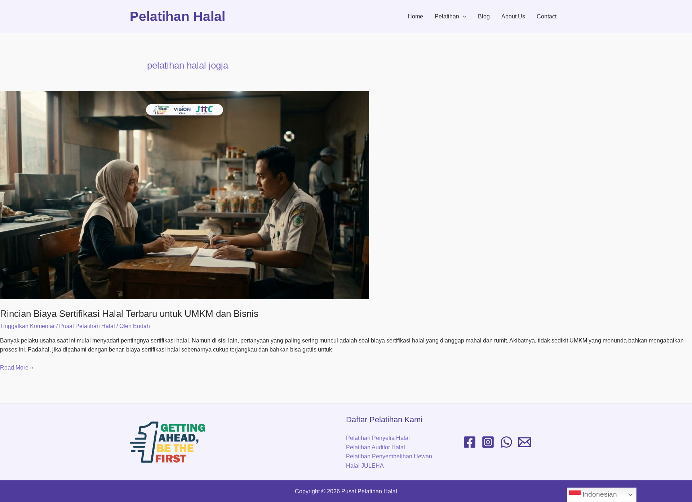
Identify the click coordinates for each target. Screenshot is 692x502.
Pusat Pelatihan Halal (87, 326)
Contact (546, 16)
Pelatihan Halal (177, 16)
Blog (484, 16)
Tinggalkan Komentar (27, 326)
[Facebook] (469, 442)
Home (415, 16)
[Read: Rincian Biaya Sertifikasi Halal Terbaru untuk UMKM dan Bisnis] (346, 195)
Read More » (16, 367)
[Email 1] (524, 442)
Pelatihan (447, 16)
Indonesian (599, 494)
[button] (462, 16)
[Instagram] (488, 442)
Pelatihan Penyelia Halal (378, 438)
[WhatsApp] (506, 442)
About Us (513, 16)
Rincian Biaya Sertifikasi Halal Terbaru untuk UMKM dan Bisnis (129, 313)
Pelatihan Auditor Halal (375, 447)
